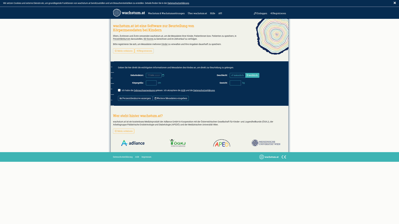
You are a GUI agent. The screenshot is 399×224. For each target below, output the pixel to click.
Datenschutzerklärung (178, 3)
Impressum (146, 157)
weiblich (253, 75)
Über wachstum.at (197, 13)
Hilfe (212, 13)
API (220, 13)
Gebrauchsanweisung (144, 90)
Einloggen (261, 13)
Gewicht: (223, 83)
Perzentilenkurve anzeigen (136, 98)
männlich (238, 75)
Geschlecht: (222, 75)
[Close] (395, 3)
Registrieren (279, 13)
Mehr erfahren (125, 50)
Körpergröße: (138, 83)
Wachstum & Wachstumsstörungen (166, 13)
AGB (183, 90)
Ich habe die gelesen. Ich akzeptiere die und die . (168, 90)
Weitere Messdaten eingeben (171, 98)
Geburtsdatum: (137, 75)
